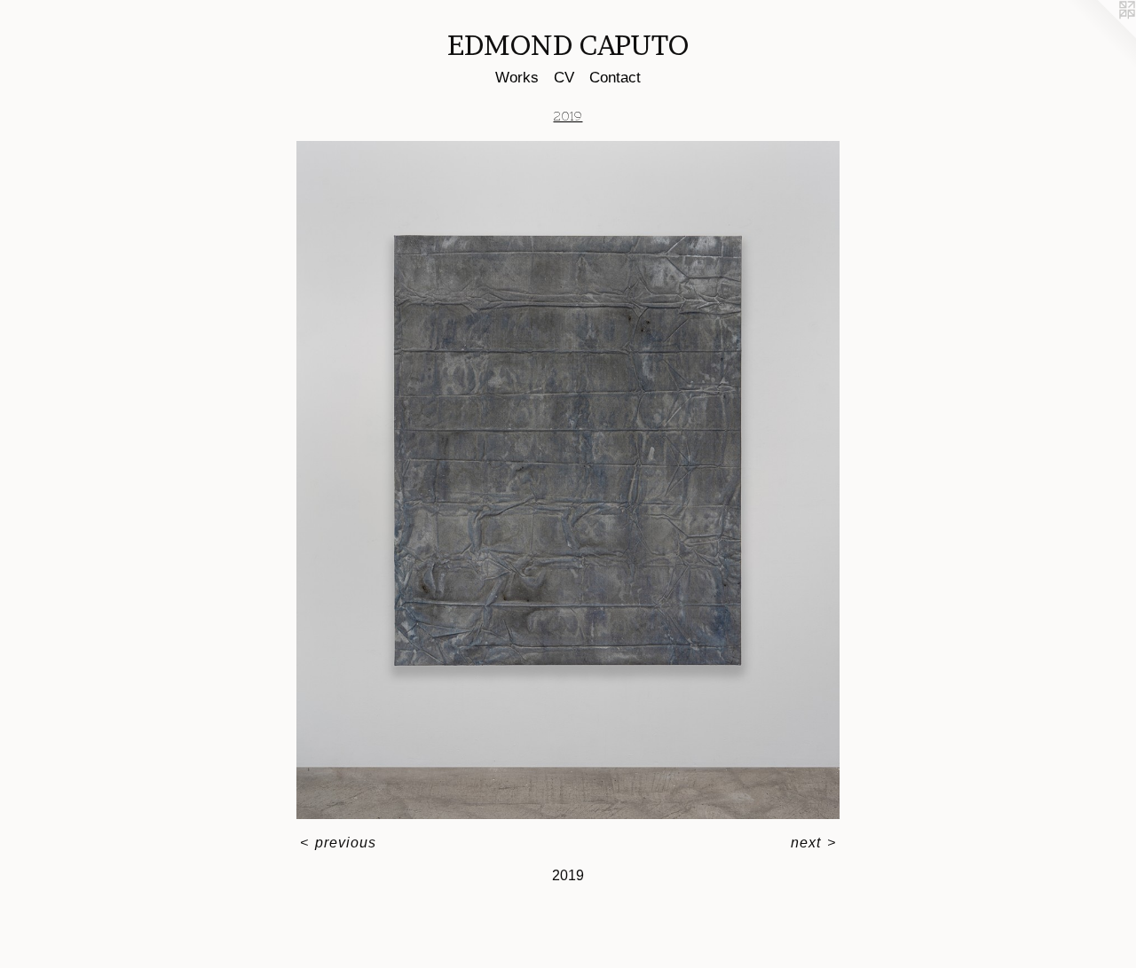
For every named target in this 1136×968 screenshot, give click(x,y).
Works (517, 77)
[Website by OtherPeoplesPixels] (1100, 35)
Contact (615, 77)
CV (564, 77)
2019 (567, 116)
